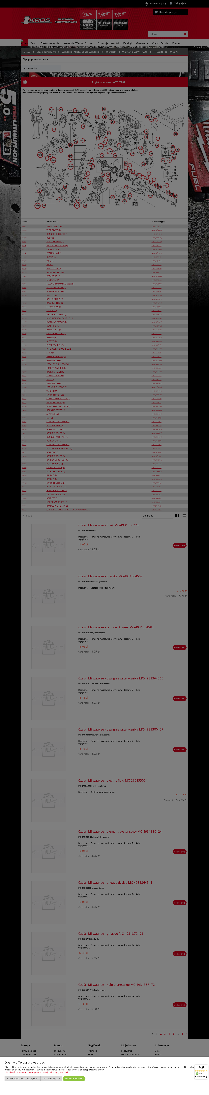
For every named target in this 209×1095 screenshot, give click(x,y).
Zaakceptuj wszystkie (74, 1078)
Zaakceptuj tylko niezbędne (22, 1078)
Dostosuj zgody (51, 1078)
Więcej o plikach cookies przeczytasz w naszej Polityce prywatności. (36, 1072)
